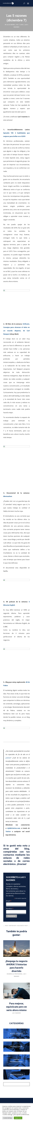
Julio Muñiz (11, 24)
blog (26, 848)
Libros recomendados (16, 1060)
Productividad (16, 1046)
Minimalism (7, 496)
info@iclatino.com (13, 828)
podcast (8, 758)
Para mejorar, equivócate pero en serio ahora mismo (16, 1007)
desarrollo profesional (14, 974)
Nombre (9, 908)
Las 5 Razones (16, 1013)
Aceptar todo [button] (18, 1118)
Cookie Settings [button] (7, 1118)
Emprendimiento (16, 1074)
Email (8, 901)
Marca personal (16, 1033)
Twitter (8, 831)
